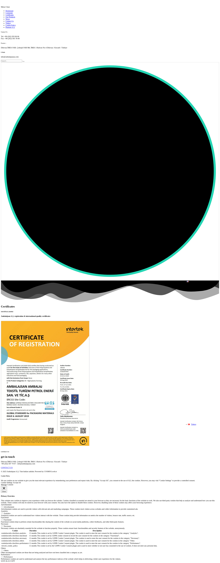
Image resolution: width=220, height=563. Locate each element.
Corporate (9, 13)
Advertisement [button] (6, 505)
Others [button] (3, 548)
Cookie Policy (11, 25)
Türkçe (8, 23)
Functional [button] (5, 517)
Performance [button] (5, 555)
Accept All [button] (17, 483)
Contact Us (10, 21)
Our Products (10, 17)
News (8, 19)
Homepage (9, 11)
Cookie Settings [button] (6, 483)
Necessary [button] (4, 524)
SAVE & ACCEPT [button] (8, 561)
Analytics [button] (4, 511)
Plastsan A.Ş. (10, 27)
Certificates (10, 15)
